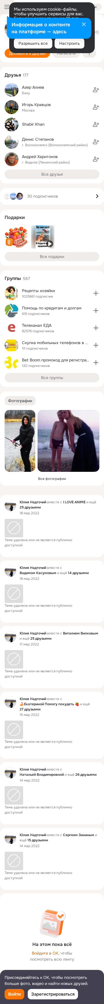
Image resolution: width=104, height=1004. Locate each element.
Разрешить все (33, 43)
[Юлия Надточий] (10, 505)
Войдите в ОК (45, 953)
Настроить (69, 43)
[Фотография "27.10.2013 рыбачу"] (20, 441)
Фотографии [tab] (20, 400)
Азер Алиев (33, 87)
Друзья (13, 75)
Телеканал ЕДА (36, 325)
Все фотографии (52, 478)
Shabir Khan (33, 124)
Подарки (15, 217)
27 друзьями (30, 709)
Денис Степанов (38, 139)
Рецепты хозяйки (38, 290)
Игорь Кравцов (36, 104)
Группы (13, 278)
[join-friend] (95, 89)
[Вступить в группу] (95, 293)
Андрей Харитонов (40, 156)
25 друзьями (30, 507)
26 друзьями (85, 774)
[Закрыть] (84, 24)
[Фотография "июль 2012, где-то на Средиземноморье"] (68, 441)
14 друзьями (78, 573)
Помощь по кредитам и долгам (51, 308)
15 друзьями (37, 840)
